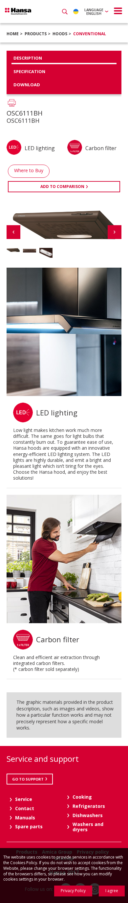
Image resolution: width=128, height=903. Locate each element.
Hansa (18, 11)
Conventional (89, 34)
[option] (13, 250)
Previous (13, 232)
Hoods (60, 34)
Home (13, 34)
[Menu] (118, 10)
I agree (111, 890)
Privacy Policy (73, 890)
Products (36, 34)
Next (114, 232)
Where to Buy (28, 170)
